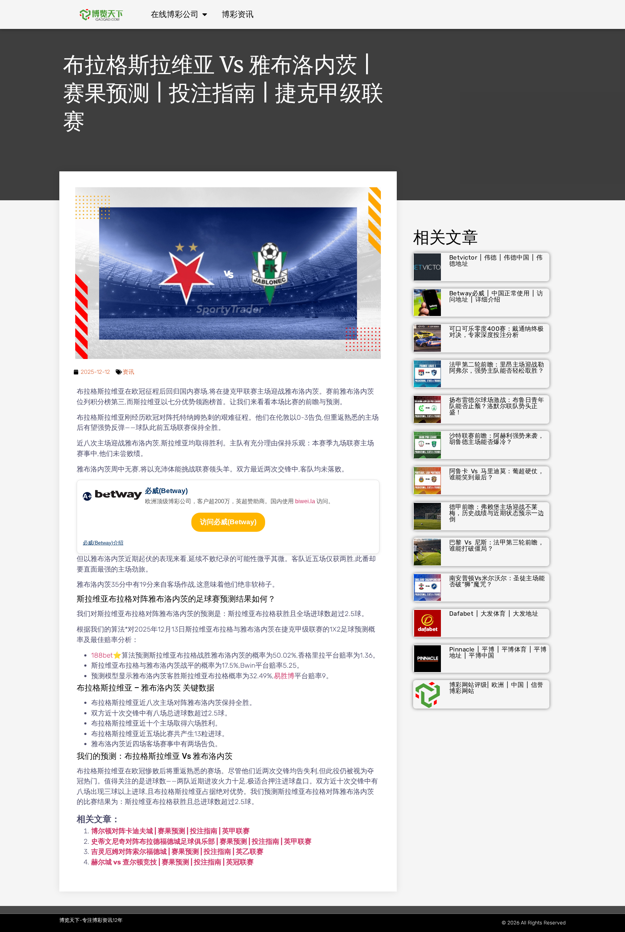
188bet (102, 655)
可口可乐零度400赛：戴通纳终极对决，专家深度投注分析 (496, 331)
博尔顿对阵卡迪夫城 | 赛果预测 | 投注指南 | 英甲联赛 (170, 831)
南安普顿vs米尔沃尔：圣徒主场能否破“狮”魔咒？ (497, 581)
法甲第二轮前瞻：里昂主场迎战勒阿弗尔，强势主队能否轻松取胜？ (496, 367)
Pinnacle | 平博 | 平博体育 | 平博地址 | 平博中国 (498, 652)
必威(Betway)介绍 (103, 543)
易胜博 (284, 676)
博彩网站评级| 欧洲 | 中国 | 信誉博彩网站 (496, 687)
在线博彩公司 (175, 14)
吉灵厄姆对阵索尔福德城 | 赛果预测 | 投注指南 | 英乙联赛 (177, 851)
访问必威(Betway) (228, 522)
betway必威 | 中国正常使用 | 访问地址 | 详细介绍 (496, 296)
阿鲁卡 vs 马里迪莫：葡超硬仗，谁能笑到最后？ (496, 474)
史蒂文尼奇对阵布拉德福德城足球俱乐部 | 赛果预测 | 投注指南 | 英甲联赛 (201, 841)
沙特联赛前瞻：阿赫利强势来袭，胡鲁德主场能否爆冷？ (496, 438)
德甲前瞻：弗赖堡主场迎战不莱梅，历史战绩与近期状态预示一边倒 (496, 513)
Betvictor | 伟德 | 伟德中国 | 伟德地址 (496, 260)
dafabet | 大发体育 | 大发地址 (494, 613)
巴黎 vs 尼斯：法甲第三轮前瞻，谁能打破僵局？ (496, 545)
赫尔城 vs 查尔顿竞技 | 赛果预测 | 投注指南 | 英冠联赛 (172, 862)
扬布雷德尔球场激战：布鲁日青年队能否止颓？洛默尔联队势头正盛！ (496, 406)
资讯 (128, 371)
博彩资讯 (238, 14)
